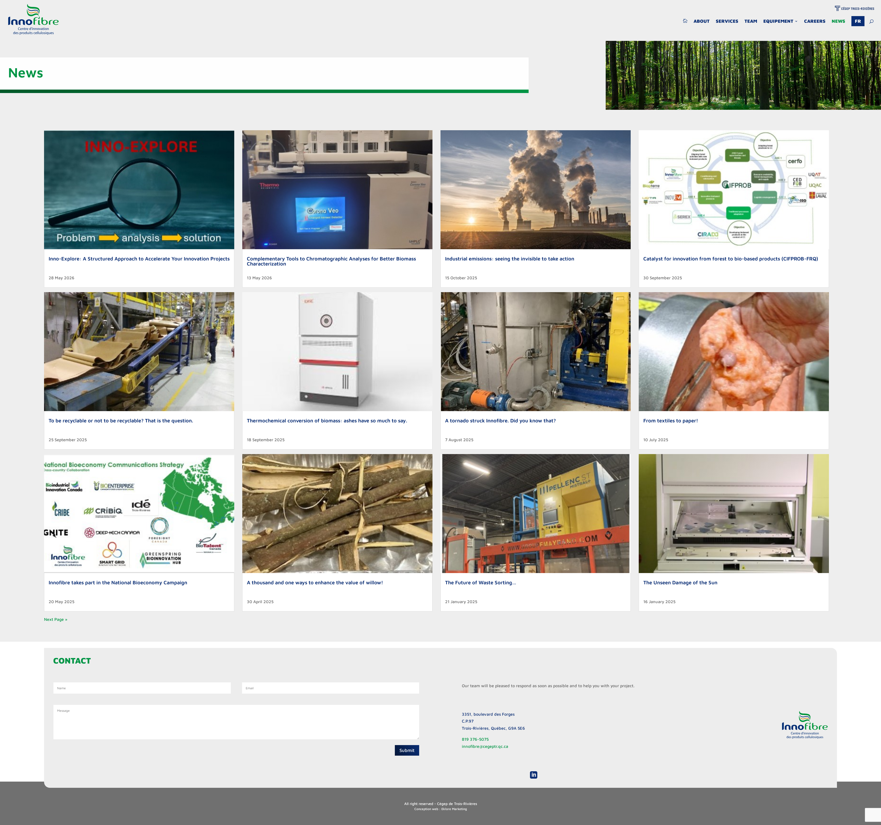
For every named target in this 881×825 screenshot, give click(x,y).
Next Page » (55, 619)
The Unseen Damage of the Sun (680, 582)
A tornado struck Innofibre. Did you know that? (500, 421)
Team (750, 22)
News (838, 22)
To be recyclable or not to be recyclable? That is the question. (121, 421)
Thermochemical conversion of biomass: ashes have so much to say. (327, 421)
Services (727, 22)
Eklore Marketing (454, 809)
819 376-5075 (475, 739)
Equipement (778, 22)
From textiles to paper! (670, 421)
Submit (407, 750)
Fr (858, 21)
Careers (814, 22)
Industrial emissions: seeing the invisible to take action (509, 259)
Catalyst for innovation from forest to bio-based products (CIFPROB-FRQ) (730, 259)
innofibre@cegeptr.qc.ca (485, 746)
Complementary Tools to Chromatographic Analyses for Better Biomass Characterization (331, 261)
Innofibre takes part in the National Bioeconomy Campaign (118, 582)
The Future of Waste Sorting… (480, 582)
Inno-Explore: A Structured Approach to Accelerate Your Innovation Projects (139, 259)
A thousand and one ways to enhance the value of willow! (315, 582)
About (702, 22)
